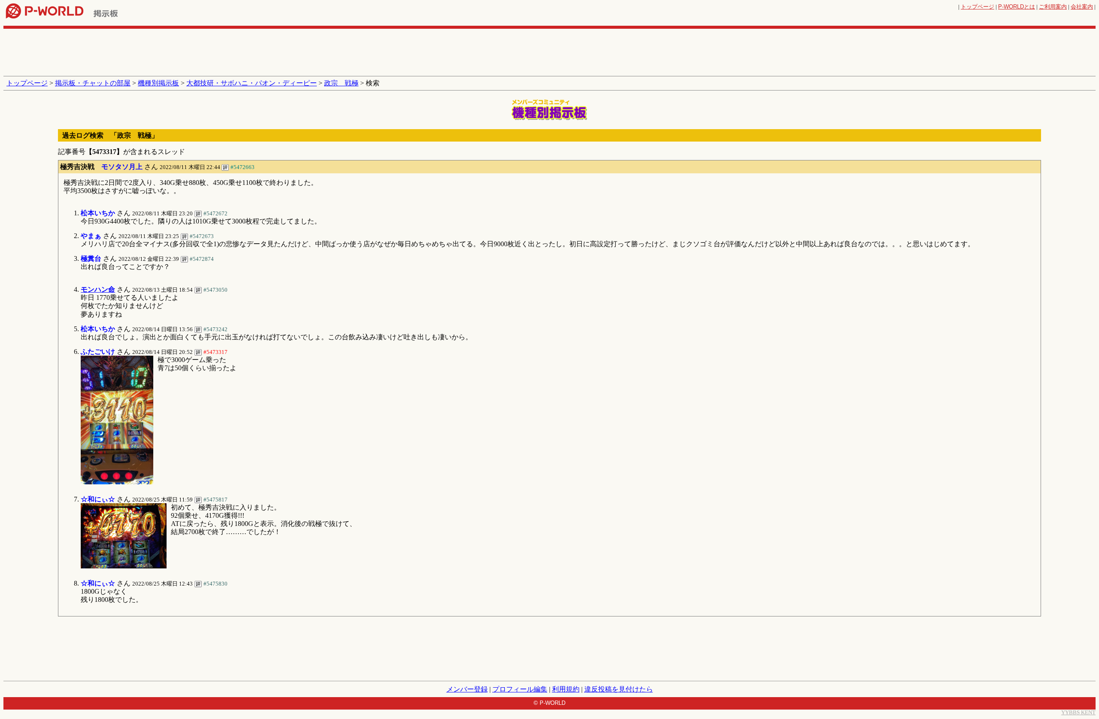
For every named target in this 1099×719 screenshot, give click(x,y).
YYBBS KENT (1078, 712)
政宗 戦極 (341, 83)
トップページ (977, 6)
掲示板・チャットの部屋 (93, 83)
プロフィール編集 (519, 689)
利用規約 (566, 689)
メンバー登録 (467, 689)
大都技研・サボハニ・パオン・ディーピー (251, 83)
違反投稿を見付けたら (618, 689)
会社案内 (1082, 6)
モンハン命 (98, 289)
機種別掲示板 (158, 83)
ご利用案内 (1053, 6)
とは (1016, 6)
